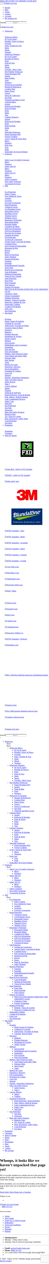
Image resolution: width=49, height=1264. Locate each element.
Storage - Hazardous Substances (17, 378)
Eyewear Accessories (13, 203)
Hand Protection (11, 205)
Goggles (8, 198)
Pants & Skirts (10, 126)
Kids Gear (8, 145)
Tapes (7, 362)
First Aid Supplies (11, 352)
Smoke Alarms (10, 339)
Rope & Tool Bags (12, 255)
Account (8, 16)
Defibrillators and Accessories (16, 345)
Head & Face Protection (14, 270)
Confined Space (11, 244)
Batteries (8, 332)
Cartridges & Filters (12, 227)
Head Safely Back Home (9, 1192)
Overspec (8, 201)
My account (9, 1151)
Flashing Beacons (11, 334)
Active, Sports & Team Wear (15, 139)
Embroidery (9, 1223)
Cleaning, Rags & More (14, 328)
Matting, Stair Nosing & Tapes (16, 354)
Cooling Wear (10, 89)
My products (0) (11, 18)
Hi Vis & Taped (11, 39)
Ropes (7, 253)
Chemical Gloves (11, 207)
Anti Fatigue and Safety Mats (16, 356)
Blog (6, 10)
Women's (8, 83)
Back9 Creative (6, 1261)
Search (2, 23)
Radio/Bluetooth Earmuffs (14, 266)
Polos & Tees (10, 63)
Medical (8, 341)
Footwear (8, 865)
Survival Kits (10, 343)
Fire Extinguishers (11, 369)
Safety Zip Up (10, 173)
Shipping (8, 1229)
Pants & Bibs (10, 78)
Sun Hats (8, 98)
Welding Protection (12, 298)
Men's (7, 141)
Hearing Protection (12, 259)
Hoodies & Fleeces (12, 59)
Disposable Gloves (12, 211)
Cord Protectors (11, 421)
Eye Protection (10, 192)
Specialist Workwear (12, 132)
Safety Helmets (10, 257)
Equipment (9, 347)
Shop (7, 1140)
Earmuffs (8, 263)
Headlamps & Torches (13, 336)
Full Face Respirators (13, 231)
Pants (7, 61)
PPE (6, 895)
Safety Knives (10, 382)
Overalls (8, 44)
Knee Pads (9, 281)
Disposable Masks (11, 222)
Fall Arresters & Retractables (15, 246)
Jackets (7, 76)
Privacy (7, 1227)
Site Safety (9, 1021)
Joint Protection (10, 278)
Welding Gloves (11, 218)
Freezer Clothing (11, 137)
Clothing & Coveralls (13, 323)
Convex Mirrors (11, 386)
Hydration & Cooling (13, 371)
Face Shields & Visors (13, 196)
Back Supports (10, 283)
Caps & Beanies (11, 272)
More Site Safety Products (14, 412)
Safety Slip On (10, 166)
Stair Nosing (9, 360)
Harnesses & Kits (11, 248)
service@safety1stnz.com (20, 1248)
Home (7, 1138)
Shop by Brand (10, 1135)
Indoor (7, 388)
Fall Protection (10, 237)
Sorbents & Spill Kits (13, 393)
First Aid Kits (10, 349)
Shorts (7, 50)
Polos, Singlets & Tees (13, 46)
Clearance (8, 433)
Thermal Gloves (11, 216)
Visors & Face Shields (13, 276)
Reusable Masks (11, 224)
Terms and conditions (13, 1225)
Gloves (7, 93)
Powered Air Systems (13, 233)
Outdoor (8, 391)
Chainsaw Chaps (11, 294)
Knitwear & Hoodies (12, 106)
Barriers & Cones (11, 365)
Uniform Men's (10, 102)
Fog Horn (8, 423)
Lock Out (8, 373)
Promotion (9, 431)
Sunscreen (8, 410)
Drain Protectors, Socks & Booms (17, 395)
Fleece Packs (10, 91)
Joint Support (10, 285)
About (7, 12)
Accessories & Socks (13, 184)
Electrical (8, 330)
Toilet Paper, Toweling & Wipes (17, 326)
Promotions (9, 1142)
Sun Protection (10, 311)
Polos (7, 111)
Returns (8, 1231)
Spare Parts (9, 268)
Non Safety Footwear (13, 182)
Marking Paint (10, 414)
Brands (7, 8)
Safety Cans (9, 401)
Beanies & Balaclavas (13, 87)
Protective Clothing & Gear (15, 302)
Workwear (9, 742)
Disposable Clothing (12, 304)
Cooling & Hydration (13, 307)
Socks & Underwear (12, 96)
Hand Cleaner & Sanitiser (14, 321)
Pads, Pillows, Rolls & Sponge (16, 397)
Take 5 (7, 384)
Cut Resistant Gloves (13, 209)
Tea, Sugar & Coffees (13, 417)
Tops (6, 147)
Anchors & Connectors (13, 240)
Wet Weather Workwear (14, 72)
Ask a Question (25, 1192)
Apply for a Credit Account (15, 1221)
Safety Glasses (10, 194)
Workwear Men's (11, 37)
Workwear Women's (12, 54)
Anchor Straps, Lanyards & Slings (18, 242)
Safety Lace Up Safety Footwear (17, 160)
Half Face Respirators (13, 229)
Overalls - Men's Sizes (13, 70)
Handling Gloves (11, 214)
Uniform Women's (12, 117)
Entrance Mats (10, 358)
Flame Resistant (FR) (13, 74)
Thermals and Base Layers (15, 100)
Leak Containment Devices (15, 399)
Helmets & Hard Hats (13, 274)
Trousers (8, 52)
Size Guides (9, 1218)
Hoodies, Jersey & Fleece (14, 41)
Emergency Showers (12, 367)
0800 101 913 (6, 1207)
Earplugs (8, 261)
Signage (8, 375)
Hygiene (8, 319)
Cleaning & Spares (12, 235)
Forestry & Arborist (12, 287)
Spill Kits (8, 404)
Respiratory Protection (13, 220)
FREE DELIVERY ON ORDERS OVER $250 (18, 1)
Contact (8, 14)
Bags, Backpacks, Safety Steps (16, 419)
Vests (7, 80)
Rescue (7, 250)
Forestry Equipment (12, 296)
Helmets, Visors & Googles (15, 300)
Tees (6, 115)
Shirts (7, 48)
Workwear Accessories (13, 85)
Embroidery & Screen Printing (16, 152)
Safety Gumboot (11, 179)
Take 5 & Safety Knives (14, 380)
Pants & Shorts (10, 108)
